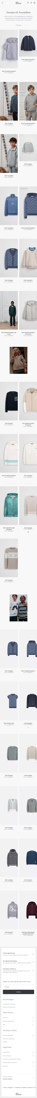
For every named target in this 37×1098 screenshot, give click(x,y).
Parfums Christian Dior (9, 1007)
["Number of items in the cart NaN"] (34, 3)
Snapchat (30, 1087)
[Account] (31, 3)
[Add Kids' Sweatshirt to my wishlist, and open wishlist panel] (19, 136)
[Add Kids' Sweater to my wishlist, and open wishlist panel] (19, 384)
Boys (18, 617)
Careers (5, 1041)
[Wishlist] (28, 3)
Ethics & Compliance (9, 1038)
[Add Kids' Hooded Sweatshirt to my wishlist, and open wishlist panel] (19, 31)
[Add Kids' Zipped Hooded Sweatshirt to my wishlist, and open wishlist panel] (19, 488)
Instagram (10, 1087)
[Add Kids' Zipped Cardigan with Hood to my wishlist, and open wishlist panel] (19, 293)
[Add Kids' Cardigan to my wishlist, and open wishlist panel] (19, 84)
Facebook (18, 1087)
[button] (19, 31)
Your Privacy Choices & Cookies (12, 1059)
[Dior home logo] (18, 3)
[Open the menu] (3, 3)
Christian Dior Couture (9, 1004)
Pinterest (24, 1087)
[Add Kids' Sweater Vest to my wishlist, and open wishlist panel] (19, 683)
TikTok (5, 1087)
